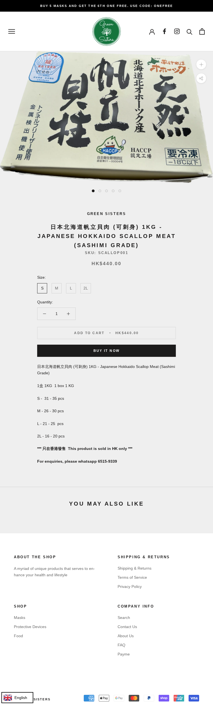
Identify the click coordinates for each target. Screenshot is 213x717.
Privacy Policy (130, 586)
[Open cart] (202, 31)
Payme (124, 654)
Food (18, 636)
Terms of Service (132, 577)
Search (124, 617)
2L (85, 288)
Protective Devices (30, 626)
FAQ (121, 645)
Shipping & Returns (134, 568)
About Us (126, 636)
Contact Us (127, 626)
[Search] (189, 31)
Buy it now (106, 351)
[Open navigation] (11, 31)
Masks (19, 617)
